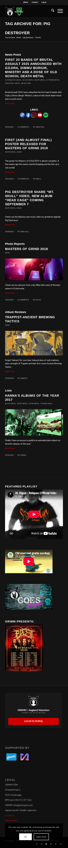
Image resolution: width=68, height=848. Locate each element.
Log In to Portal (33, 721)
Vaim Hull (40, 127)
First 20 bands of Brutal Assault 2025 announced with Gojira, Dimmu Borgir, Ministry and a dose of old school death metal (33, 68)
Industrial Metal (12, 83)
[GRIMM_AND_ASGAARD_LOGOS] (28, 11)
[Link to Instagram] (51, 844)
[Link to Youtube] (46, 844)
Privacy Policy (11, 821)
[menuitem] (26, 2)
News (19, 152)
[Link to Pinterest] (55, 844)
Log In (44, 2)
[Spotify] (45, 117)
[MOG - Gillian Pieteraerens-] (34, 269)
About (25, 2)
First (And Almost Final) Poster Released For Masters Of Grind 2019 (28, 144)
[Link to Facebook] (36, 844)
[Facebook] (28, 117)
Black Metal (28, 80)
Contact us (10, 816)
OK (25, 837)
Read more (10, 104)
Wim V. (38, 179)
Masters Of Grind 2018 (26, 249)
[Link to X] (41, 844)
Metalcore (26, 83)
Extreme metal (53, 80)
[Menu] (58, 11)
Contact (35, 2)
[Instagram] (34, 117)
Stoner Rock (46, 403)
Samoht (24, 378)
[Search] (51, 11)
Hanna (23, 455)
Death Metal (39, 80)
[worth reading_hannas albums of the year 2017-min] (34, 422)
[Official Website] (22, 117)
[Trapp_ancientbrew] (34, 343)
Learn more (41, 837)
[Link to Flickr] (60, 844)
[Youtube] (39, 117)
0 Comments (23, 127)
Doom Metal (34, 403)
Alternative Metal (13, 80)
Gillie (38, 300)
